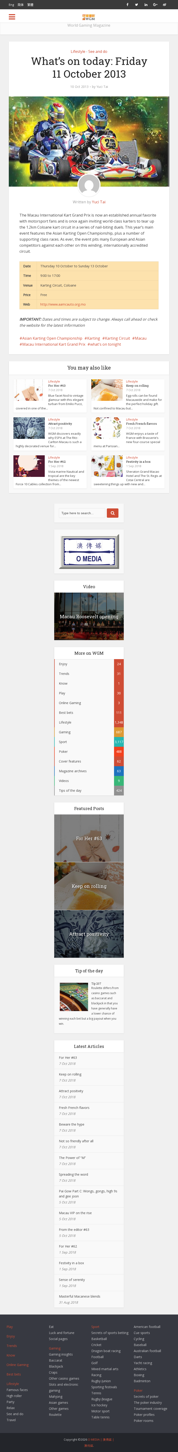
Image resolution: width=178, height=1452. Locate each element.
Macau (140, 338)
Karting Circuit (117, 338)
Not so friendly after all (76, 1141)
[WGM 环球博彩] (89, 16)
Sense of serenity (72, 1279)
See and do (97, 51)
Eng (11, 5)
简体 (21, 5)
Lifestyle (78, 51)
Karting (93, 338)
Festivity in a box (138, 462)
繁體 (30, 5)
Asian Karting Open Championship (52, 338)
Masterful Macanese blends (79, 1296)
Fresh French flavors (141, 423)
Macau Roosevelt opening (89, 616)
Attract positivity (60, 423)
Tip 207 (96, 983)
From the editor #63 (74, 1229)
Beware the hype (71, 1124)
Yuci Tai (102, 87)
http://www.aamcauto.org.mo (63, 304)
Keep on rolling (137, 385)
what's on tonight (105, 344)
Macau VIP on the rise (75, 1213)
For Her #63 (57, 385)
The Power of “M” (72, 1157)
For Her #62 (57, 462)
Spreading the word (73, 1174)
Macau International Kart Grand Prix (53, 344)
